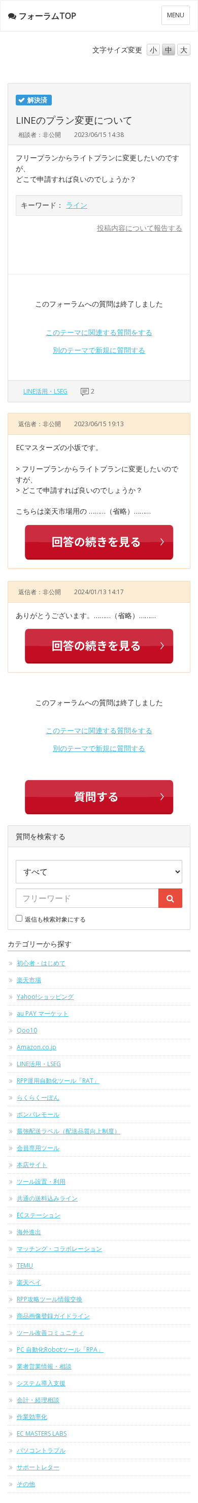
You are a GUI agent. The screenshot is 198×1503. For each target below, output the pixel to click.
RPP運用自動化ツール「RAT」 (58, 1080)
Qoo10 (27, 1030)
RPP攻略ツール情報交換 (49, 1299)
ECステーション (38, 1215)
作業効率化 (32, 1416)
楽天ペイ (29, 1282)
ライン (76, 205)
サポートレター (38, 1467)
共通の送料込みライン (47, 1198)
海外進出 (29, 1232)
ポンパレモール (38, 1114)
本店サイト (32, 1164)
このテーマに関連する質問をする (99, 332)
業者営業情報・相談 (44, 1366)
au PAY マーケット (43, 1013)
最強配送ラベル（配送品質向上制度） (68, 1131)
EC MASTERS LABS (42, 1433)
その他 (26, 1484)
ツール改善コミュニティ (50, 1332)
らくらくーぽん (38, 1097)
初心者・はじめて (41, 963)
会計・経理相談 (38, 1400)
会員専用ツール (38, 1148)
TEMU (25, 1265)
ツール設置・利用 (41, 1181)
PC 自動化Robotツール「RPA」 (60, 1349)
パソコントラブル (41, 1450)
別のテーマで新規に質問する (99, 350)
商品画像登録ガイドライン (53, 1316)
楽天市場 (29, 980)
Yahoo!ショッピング (45, 996)
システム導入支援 (41, 1383)
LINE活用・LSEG (45, 391)
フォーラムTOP (47, 15)
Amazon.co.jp (36, 1047)
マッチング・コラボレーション (59, 1248)
